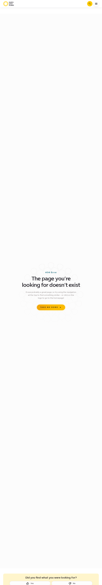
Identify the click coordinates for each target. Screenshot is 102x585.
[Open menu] (96, 3)
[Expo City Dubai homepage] (8, 3)
